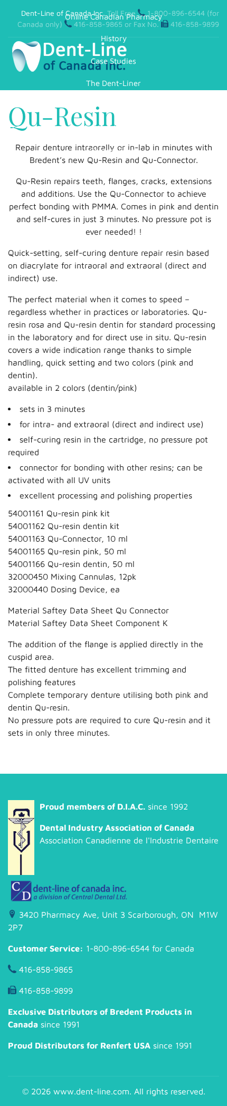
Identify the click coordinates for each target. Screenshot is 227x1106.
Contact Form (113, 150)
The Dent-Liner (113, 83)
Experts (113, 105)
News (113, 172)
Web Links (114, 127)
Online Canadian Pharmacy (113, 16)
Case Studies (113, 60)
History (114, 38)
